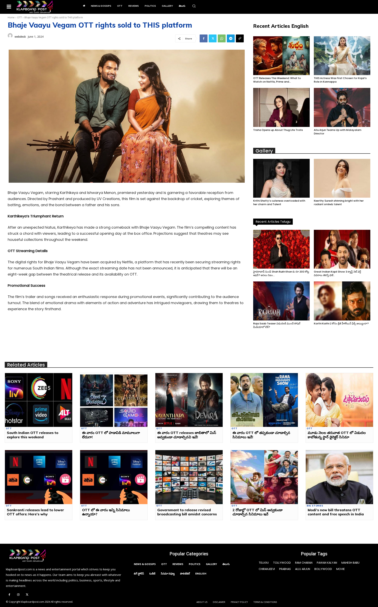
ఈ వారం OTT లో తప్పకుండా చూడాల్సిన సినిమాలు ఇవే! (261, 434)
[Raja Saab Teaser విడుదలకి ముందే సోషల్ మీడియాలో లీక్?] (281, 300)
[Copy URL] (240, 38)
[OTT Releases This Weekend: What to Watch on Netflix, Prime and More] (281, 55)
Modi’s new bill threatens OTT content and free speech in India (336, 512)
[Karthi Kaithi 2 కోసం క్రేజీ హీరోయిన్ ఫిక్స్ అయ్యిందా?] (342, 300)
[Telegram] (231, 38)
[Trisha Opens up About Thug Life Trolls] (281, 107)
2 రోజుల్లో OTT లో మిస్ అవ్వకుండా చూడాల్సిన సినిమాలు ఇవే (258, 512)
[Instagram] (18, 594)
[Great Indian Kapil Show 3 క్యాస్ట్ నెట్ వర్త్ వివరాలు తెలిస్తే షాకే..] (342, 249)
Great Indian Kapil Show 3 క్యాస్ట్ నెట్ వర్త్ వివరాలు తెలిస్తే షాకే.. (337, 273)
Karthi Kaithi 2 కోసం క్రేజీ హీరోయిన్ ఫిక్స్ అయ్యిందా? (341, 323)
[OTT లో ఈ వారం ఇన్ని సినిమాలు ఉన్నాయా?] (113, 477)
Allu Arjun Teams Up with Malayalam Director (337, 131)
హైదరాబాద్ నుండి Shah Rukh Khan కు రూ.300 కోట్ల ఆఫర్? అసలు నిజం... (281, 273)
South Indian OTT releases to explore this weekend (32, 434)
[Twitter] (213, 38)
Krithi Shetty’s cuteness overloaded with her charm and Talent (279, 202)
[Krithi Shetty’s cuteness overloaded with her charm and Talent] (281, 178)
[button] (194, 6)
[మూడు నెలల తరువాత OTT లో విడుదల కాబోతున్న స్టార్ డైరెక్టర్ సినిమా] (339, 400)
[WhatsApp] (222, 38)
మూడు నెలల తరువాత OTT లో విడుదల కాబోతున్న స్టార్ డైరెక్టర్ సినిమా (337, 434)
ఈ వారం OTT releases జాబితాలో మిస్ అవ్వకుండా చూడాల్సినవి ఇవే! (186, 434)
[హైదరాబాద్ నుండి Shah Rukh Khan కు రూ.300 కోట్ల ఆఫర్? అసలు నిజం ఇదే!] (281, 249)
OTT (19, 17)
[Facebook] (204, 38)
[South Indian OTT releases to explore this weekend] (38, 400)
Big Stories (315, 506)
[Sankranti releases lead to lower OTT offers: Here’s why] (38, 477)
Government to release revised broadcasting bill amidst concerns (187, 512)
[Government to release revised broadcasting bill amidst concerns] (189, 477)
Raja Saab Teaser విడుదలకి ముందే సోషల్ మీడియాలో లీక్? (276, 325)
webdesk (20, 36)
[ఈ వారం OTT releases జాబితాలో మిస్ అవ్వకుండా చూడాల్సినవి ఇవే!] (189, 400)
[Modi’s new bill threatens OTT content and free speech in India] (339, 477)
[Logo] (34, 7)
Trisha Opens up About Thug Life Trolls (278, 130)
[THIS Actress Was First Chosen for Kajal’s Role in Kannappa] (342, 55)
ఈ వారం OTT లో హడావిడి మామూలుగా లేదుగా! (111, 434)
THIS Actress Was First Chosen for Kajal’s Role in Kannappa (340, 80)
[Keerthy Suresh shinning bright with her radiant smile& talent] (342, 178)
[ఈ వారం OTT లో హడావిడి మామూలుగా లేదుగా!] (113, 400)
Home (11, 17)
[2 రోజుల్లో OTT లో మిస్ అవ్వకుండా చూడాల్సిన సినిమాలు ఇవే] (264, 477)
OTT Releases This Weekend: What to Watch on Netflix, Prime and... (277, 80)
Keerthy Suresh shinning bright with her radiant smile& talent (339, 202)
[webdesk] (10, 36)
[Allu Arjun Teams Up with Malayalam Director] (342, 107)
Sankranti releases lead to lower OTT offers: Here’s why (35, 512)
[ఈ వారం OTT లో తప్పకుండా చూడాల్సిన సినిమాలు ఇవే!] (264, 400)
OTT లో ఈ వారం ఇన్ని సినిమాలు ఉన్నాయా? (106, 512)
